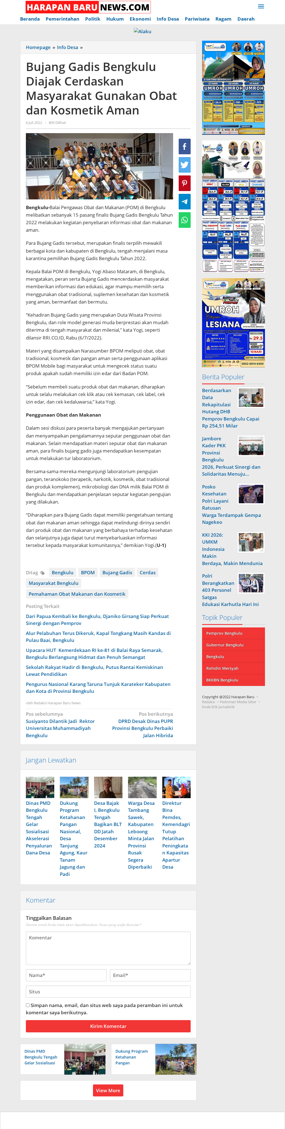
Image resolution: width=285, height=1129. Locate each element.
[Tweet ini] (185, 165)
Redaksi (208, 701)
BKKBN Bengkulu (222, 680)
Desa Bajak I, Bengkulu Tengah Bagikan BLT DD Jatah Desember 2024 (108, 824)
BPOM (88, 572)
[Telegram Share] (185, 201)
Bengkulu (62, 572)
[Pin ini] (185, 183)
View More (108, 1090)
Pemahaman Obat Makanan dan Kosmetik (77, 594)
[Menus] (261, 7)
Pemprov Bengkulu (224, 633)
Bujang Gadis (117, 572)
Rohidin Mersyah (222, 668)
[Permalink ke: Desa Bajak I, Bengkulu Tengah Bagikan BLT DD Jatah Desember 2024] (108, 787)
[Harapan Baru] (85, 6)
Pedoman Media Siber (238, 701)
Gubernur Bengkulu (225, 644)
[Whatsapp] (185, 220)
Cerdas (148, 572)
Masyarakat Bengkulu (53, 583)
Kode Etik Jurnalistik (218, 706)
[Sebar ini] (185, 146)
